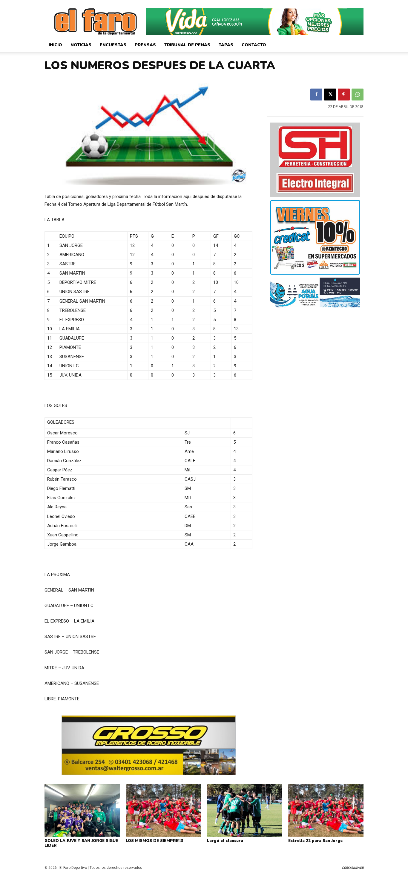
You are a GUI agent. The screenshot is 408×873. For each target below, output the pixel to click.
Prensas (145, 45)
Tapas (226, 45)
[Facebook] (316, 94)
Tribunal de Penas (187, 45)
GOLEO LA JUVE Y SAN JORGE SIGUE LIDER (81, 843)
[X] (330, 94)
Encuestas (113, 45)
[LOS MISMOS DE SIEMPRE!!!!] (163, 810)
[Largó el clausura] (244, 810)
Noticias (80, 45)
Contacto (254, 45)
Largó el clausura (225, 840)
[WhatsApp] (357, 94)
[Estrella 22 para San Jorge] (325, 810)
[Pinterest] (344, 94)
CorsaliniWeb (352, 868)
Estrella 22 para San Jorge (315, 840)
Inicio (55, 45)
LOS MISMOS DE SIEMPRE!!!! (154, 840)
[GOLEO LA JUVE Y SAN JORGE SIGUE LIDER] (82, 810)
